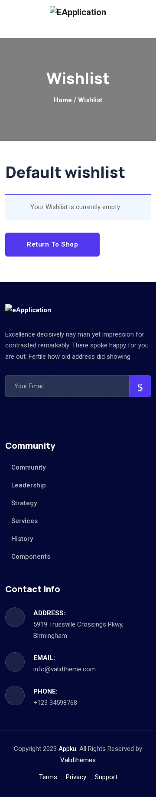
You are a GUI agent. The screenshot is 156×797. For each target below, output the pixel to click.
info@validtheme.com (64, 669)
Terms (48, 777)
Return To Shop (52, 244)
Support (106, 777)
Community (28, 467)
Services (24, 521)
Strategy (24, 503)
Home (63, 100)
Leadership (28, 485)
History (22, 539)
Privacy (76, 777)
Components (30, 556)
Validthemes (78, 760)
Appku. (68, 749)
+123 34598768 (55, 703)
